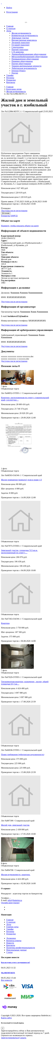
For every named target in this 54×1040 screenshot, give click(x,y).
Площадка (5, 216)
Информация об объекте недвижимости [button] (23, 230)
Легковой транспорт (21, 42)
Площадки (11, 80)
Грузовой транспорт (20, 45)
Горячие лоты (12, 927)
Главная (9, 26)
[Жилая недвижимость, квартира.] (17, 861)
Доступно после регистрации (14, 211)
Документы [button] (7, 351)
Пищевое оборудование (22, 61)
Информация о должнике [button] (15, 287)
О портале (10, 28)
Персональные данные (16, 950)
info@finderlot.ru (15, 900)
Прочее (15, 73)
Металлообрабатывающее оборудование (30, 56)
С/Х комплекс (18, 52)
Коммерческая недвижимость (25, 35)
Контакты (10, 82)
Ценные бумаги (19, 71)
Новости (10, 943)
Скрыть (22, 1038)
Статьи (9, 952)
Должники (11, 938)
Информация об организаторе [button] (18, 306)
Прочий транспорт (20, 49)
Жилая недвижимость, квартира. (15, 874)
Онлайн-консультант (10, 903)
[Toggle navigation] (26, 22)
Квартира (5, 623)
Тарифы (10, 75)
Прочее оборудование (21, 64)
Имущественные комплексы (24, 40)
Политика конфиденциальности (20, 948)
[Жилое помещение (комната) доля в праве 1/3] (17, 466)
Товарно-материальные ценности (26, 66)
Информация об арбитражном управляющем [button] (27, 330)
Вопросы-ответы (13, 940)
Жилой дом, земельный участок (15, 825)
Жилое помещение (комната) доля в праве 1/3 (21, 480)
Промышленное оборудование (25, 59)
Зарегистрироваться (10, 1038)
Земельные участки (20, 38)
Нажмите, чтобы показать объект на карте (20, 226)
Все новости (6, 980)
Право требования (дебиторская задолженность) (22, 754)
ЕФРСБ (14, 216)
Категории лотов (13, 89)
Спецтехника (17, 47)
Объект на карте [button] (10, 220)
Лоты (8, 31)
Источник (5, 213)
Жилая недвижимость (21, 33)
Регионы (10, 78)
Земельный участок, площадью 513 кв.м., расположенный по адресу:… (19, 551)
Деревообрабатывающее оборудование (29, 54)
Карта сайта (6, 1018)
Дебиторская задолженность (24, 68)
